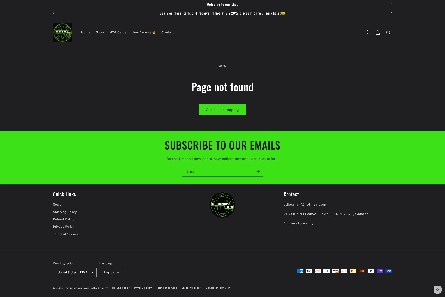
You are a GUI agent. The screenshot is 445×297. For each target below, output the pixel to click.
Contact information (218, 287)
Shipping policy (191, 287)
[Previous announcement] (53, 4)
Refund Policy (63, 219)
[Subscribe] (258, 171)
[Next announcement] (391, 4)
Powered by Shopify (95, 288)
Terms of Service (66, 234)
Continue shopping (222, 110)
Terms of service (166, 287)
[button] (368, 32)
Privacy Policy (64, 226)
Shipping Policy (65, 212)
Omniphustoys (73, 288)
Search (58, 204)
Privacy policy (143, 287)
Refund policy (121, 287)
